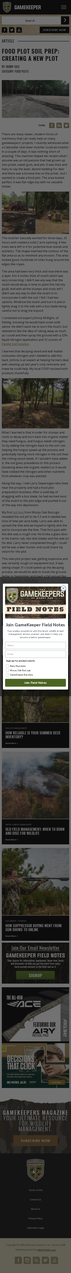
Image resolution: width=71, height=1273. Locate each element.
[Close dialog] (63, 588)
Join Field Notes (35, 682)
